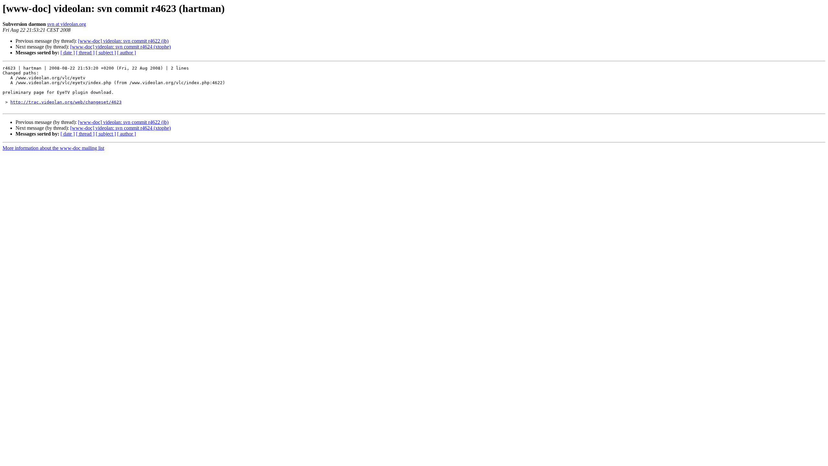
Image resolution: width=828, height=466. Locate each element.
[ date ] (67, 52)
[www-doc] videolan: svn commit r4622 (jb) (123, 41)
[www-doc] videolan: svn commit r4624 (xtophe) (120, 47)
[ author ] (126, 52)
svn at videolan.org (66, 24)
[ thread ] (85, 52)
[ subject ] (106, 52)
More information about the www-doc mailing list (53, 148)
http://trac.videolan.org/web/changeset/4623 (66, 102)
